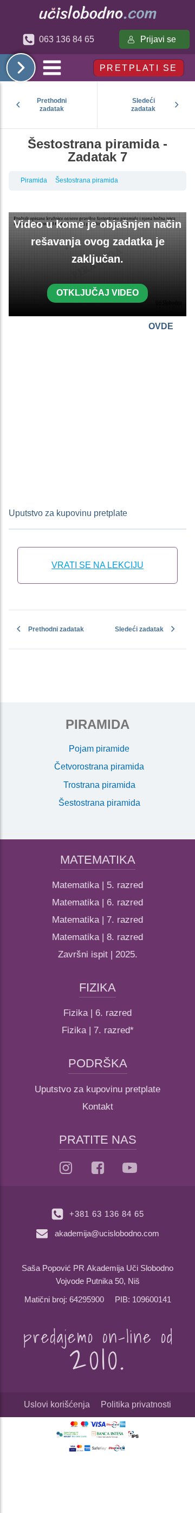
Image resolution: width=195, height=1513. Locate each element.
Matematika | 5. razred (97, 885)
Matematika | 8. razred (97, 937)
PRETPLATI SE (139, 68)
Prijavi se (158, 39)
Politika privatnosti (136, 1404)
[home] (98, 12)
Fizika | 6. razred (97, 1013)
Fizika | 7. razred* (98, 1030)
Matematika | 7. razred (97, 919)
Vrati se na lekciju (97, 565)
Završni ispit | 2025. (98, 954)
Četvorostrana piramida (99, 766)
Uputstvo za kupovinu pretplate (68, 513)
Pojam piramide (99, 748)
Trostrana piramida (99, 785)
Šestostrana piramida (86, 180)
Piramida (34, 180)
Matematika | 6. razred (97, 902)
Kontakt (97, 1106)
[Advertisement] (97, 411)
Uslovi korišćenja (57, 1404)
